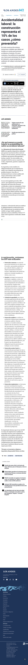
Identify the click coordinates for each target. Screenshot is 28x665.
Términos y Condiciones (8, 631)
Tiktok (10, 579)
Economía (5, 598)
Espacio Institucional (8, 621)
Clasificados (6, 629)
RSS (4, 635)
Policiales (5, 602)
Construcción (18, 455)
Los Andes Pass (6, 625)
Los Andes (2, 15)
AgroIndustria (6, 615)
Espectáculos (6, 606)
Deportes (5, 604)
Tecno (4, 617)
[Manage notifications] (25, 659)
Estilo (4, 613)
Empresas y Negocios (8, 611)
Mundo (4, 608)
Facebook (4, 579)
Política (5, 596)
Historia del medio (7, 637)
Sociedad (5, 600)
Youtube (16, 579)
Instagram (7, 579)
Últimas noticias (6, 594)
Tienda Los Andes (7, 627)
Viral (4, 619)
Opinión (5, 610)
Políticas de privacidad (8, 633)
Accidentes (10, 455)
